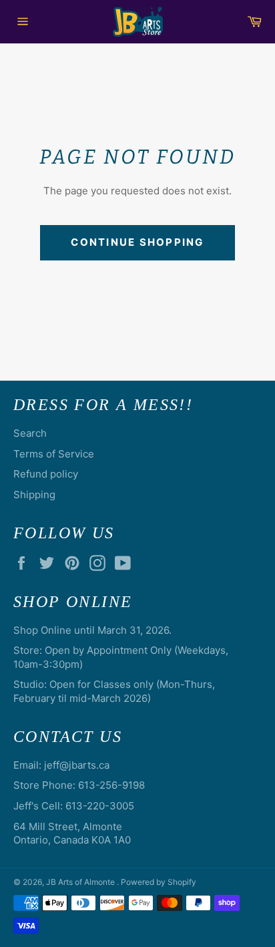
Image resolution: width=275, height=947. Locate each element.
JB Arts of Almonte (81, 882)
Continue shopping (137, 242)
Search (30, 433)
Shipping (34, 494)
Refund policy (45, 473)
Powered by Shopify (158, 882)
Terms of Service (53, 453)
